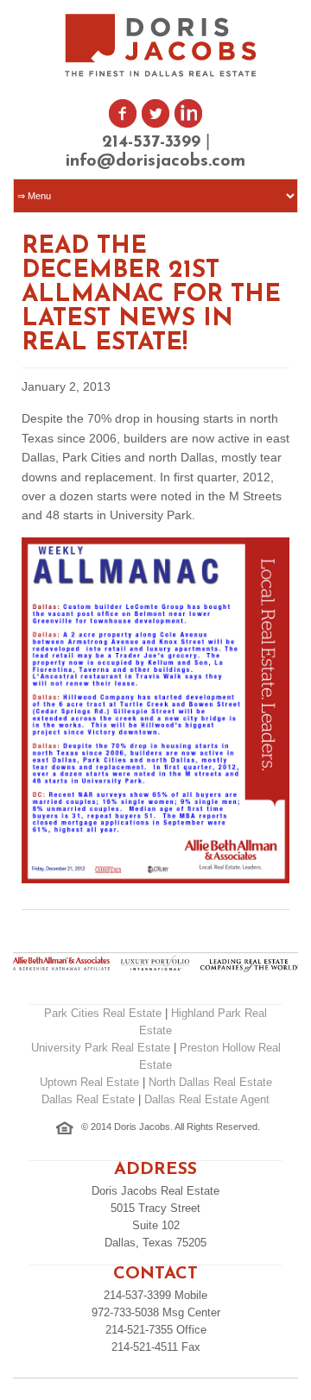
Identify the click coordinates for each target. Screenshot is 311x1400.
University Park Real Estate (100, 1047)
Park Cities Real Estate (103, 1013)
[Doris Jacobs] (162, 74)
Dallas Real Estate (88, 1099)
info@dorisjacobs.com (155, 161)
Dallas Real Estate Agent (207, 1099)
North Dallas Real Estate (210, 1082)
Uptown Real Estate (89, 1082)
